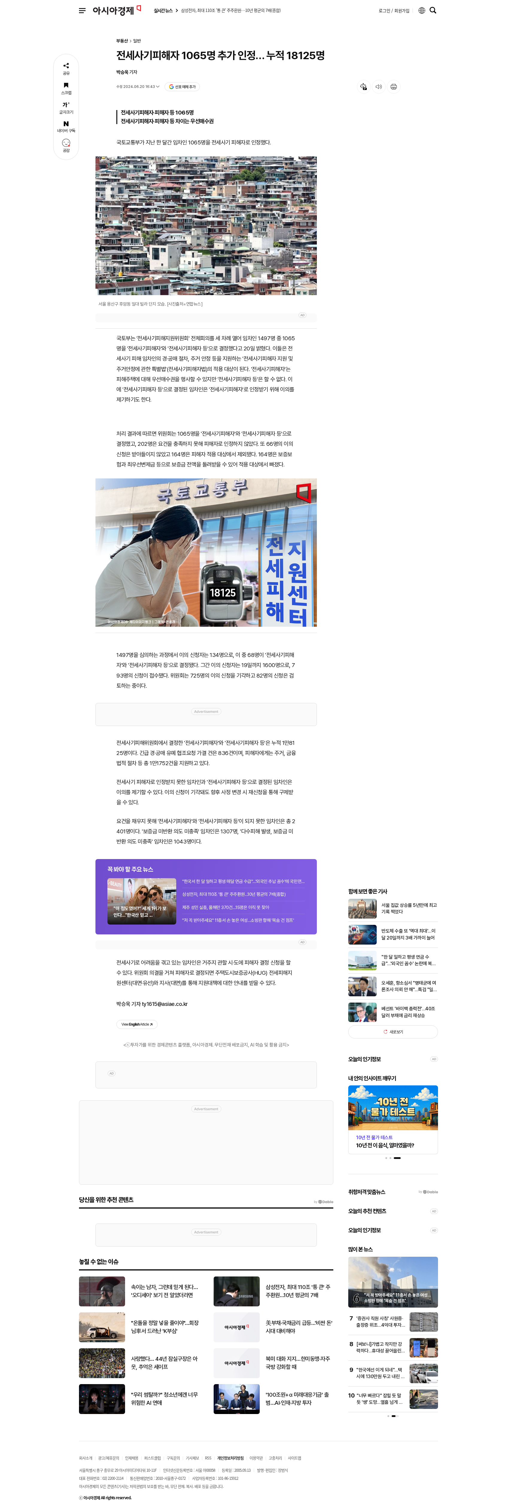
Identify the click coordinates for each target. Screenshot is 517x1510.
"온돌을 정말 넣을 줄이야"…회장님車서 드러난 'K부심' (164, 1327)
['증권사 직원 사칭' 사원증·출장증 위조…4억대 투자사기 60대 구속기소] (424, 1330)
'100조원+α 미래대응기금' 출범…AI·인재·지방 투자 (297, 1398)
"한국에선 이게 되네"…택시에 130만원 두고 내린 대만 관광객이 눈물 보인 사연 (380, 1376)
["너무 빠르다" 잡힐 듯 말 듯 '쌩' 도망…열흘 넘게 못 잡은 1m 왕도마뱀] (424, 1407)
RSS (208, 1458)
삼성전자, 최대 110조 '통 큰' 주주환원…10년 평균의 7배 (298, 1291)
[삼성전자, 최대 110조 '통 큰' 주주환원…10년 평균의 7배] (237, 1305)
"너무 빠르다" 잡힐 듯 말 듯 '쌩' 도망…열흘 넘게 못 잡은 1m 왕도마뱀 (380, 1402)
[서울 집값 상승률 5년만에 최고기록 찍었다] (362, 917)
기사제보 (192, 1458)
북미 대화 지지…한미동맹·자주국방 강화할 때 (298, 1362)
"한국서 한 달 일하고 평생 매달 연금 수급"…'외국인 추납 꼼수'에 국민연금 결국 (243, 881)
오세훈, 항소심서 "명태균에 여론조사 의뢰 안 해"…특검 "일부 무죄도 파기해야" (409, 986)
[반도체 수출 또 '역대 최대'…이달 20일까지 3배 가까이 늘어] (362, 943)
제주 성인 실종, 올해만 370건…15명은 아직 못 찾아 (225, 907)
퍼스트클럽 (152, 1458)
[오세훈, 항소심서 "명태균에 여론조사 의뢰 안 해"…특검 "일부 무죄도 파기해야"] (362, 995)
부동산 (122, 41)
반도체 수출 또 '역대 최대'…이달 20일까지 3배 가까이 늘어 (408, 934)
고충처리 (275, 1458)
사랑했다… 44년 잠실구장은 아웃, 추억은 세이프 (164, 1362)
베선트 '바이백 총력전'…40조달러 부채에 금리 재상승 (408, 1012)
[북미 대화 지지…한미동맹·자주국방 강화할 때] (237, 1377)
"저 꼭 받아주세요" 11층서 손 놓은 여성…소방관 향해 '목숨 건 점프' (238, 920)
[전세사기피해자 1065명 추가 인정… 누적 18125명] (206, 552)
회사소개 (85, 1458)
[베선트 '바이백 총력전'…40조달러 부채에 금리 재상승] (362, 1020)
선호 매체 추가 (185, 87)
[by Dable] (323, 1202)
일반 (137, 41)
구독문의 (173, 1458)
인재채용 (131, 1458)
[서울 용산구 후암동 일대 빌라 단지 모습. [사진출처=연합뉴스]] (206, 225)
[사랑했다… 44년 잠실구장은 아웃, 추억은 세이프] (102, 1377)
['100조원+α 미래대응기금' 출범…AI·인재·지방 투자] (237, 1412)
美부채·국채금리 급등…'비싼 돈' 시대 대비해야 (299, 1327)
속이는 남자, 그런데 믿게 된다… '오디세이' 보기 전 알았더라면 (164, 1291)
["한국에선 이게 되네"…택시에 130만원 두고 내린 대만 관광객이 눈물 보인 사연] (424, 1382)
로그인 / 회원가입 (394, 10)
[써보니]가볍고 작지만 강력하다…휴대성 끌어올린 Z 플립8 (380, 1350)
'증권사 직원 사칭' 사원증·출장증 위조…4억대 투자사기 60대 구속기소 (380, 1325)
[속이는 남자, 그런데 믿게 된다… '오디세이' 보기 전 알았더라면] (102, 1305)
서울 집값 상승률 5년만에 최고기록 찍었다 (409, 908)
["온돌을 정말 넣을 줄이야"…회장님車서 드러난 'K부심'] (102, 1341)
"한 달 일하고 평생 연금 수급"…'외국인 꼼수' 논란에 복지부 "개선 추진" (408, 960)
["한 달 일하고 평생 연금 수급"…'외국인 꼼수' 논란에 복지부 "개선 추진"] (362, 969)
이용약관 (256, 1458)
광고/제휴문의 (108, 1458)
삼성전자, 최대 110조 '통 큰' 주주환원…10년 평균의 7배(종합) (233, 894)
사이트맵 (294, 1458)
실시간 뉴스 (163, 10)
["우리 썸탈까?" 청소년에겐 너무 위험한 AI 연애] (102, 1412)
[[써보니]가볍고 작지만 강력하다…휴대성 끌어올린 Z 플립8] (424, 1356)
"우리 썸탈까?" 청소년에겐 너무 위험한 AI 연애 (164, 1398)
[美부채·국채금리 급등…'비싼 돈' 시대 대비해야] (237, 1341)
